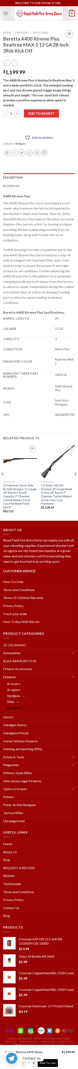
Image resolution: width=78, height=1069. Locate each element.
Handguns (13, 696)
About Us (10, 852)
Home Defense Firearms (20, 741)
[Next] (75, 482)
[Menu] (5, 13)
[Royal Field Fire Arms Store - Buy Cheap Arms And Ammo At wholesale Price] (39, 13)
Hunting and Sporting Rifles (22, 749)
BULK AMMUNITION (19, 661)
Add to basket (41, 113)
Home (7, 32)
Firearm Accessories (17, 669)
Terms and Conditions (18, 892)
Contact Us (11, 908)
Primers (8, 797)
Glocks (8, 717)
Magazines (11, 765)
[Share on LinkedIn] (44, 152)
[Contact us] (11, 1058)
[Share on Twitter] (22, 152)
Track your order (15, 614)
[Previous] (3, 482)
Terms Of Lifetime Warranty (23, 598)
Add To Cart (48, 1063)
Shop (6, 860)
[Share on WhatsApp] (7, 152)
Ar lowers (13, 684)
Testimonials (12, 884)
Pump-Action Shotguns (19, 805)
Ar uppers (13, 690)
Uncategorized (14, 821)
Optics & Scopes (15, 789)
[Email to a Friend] (29, 152)
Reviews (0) (11, 186)
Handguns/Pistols (16, 733)
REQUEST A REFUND (19, 868)
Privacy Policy (13, 606)
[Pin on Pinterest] (36, 152)
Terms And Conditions (19, 590)
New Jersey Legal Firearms (22, 781)
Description (12, 177)
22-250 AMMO (14, 645)
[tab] (39, 177)
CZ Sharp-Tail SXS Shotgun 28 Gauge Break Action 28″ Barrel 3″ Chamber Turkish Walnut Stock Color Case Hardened (56, 494)
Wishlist (9, 876)
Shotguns (40, 32)
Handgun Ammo (14, 725)
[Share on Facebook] (14, 152)
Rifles (11, 702)
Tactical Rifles (13, 813)
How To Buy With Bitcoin (21, 622)
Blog (6, 916)
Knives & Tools (13, 757)
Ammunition (12, 653)
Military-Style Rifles (17, 773)
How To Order (13, 582)
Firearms (22, 32)
